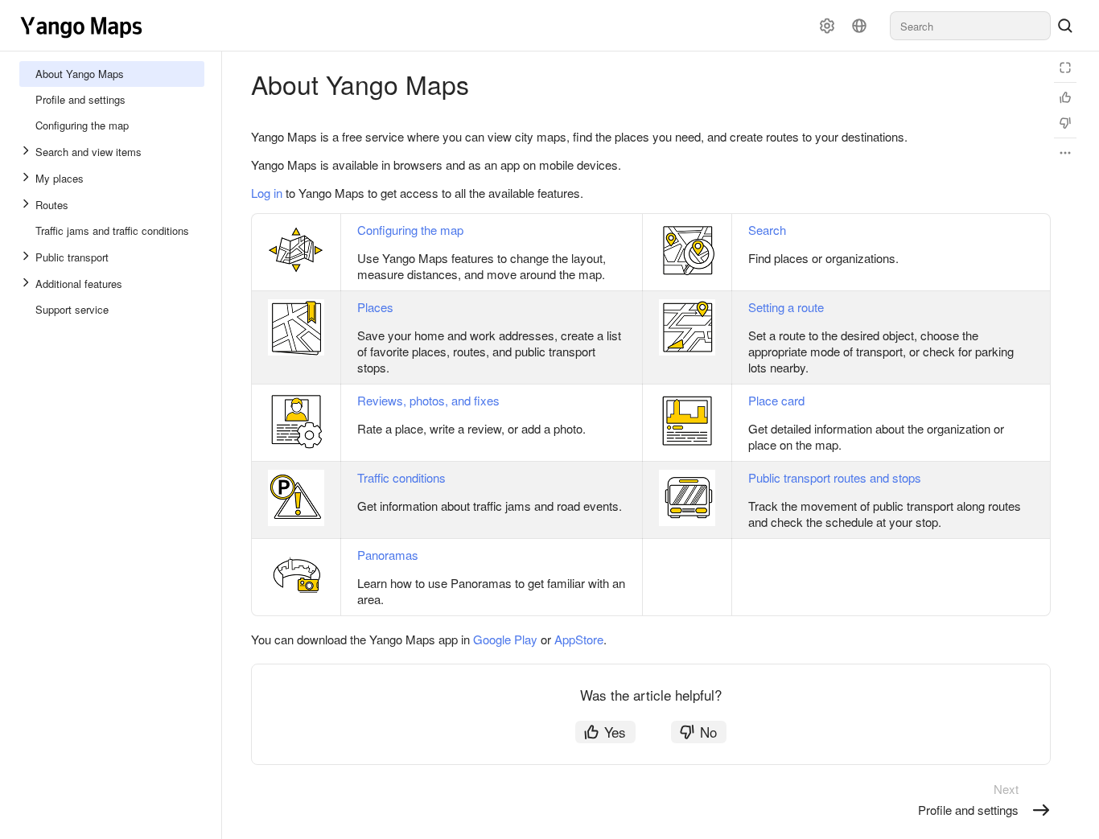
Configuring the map (410, 229)
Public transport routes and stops (834, 477)
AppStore (578, 639)
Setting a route (786, 306)
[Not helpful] (1065, 123)
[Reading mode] (1065, 67)
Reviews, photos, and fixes (428, 400)
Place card (776, 400)
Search (767, 229)
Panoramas (387, 554)
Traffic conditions (401, 477)
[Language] (859, 25)
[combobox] (970, 25)
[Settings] (827, 25)
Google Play (505, 639)
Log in (266, 192)
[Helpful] (1065, 97)
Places (375, 306)
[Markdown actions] (1065, 153)
